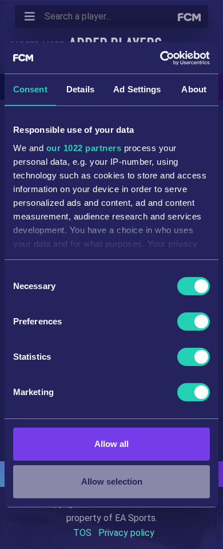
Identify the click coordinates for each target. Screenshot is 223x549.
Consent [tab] (30, 89)
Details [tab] (80, 89)
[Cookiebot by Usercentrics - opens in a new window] (160, 58)
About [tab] (193, 89)
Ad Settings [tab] (137, 89)
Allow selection (111, 481)
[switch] (193, 321)
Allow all (111, 444)
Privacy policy (126, 532)
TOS (82, 532)
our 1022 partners (84, 148)
